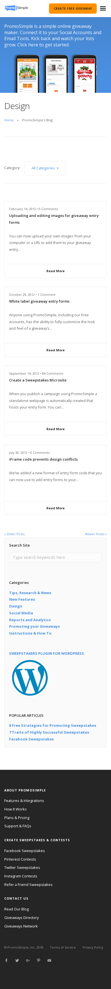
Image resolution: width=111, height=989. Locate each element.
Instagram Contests (20, 876)
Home (9, 120)
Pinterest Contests (20, 859)
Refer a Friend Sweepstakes (28, 884)
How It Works (15, 809)
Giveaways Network (21, 926)
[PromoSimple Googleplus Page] (28, 960)
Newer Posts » (96, 534)
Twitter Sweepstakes (22, 867)
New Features (22, 599)
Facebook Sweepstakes (31, 739)
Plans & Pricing (16, 817)
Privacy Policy (93, 947)
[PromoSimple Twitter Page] (17, 960)
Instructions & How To (30, 633)
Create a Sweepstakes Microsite (38, 380)
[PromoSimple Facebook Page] (6, 960)
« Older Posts (14, 534)
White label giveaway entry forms (39, 301)
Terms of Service (63, 947)
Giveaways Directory (21, 917)
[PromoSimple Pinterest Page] (38, 960)
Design (15, 606)
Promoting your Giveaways (34, 626)
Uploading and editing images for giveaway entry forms (54, 219)
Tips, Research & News (30, 592)
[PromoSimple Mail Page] (49, 960)
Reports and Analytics (30, 619)
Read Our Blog (16, 909)
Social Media (21, 612)
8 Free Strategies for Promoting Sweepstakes (52, 725)
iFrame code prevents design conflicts (43, 459)
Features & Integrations (24, 800)
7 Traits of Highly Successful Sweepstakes (49, 732)
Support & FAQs (17, 825)
